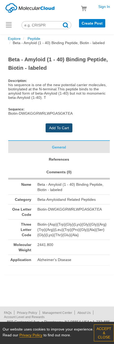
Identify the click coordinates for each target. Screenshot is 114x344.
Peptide (33, 38)
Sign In (104, 6)
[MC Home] (30, 7)
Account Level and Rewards (24, 317)
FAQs (8, 313)
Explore (14, 38)
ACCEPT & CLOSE (104, 333)
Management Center (57, 313)
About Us (84, 313)
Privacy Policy (27, 313)
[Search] (65, 25)
